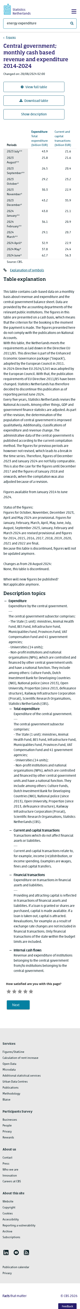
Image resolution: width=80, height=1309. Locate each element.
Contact (7, 1157)
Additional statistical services (22, 1075)
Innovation (10, 1175)
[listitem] (6, 1252)
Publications (11, 1087)
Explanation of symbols (27, 270)
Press (6, 1163)
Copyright (9, 1207)
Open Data (9, 1064)
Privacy (7, 1131)
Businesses (10, 1120)
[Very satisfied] (31, 991)
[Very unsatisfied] (9, 991)
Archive (7, 1231)
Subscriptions (11, 1237)
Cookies (8, 1213)
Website (8, 1201)
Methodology (11, 1093)
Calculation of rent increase (20, 1058)
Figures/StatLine (13, 1052)
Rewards (8, 1137)
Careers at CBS (12, 1181)
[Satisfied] (25, 991)
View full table (36, 87)
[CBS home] (20, 8)
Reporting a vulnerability (19, 1225)
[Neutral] (20, 991)
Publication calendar (16, 1267)
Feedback (67, 1306)
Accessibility (11, 1219)
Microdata (9, 1069)
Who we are (10, 1169)
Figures (11, 37)
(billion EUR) (63, 136)
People (7, 1125)
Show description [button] (34, 114)
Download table (36, 101)
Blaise (6, 1099)
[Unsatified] (14, 991)
